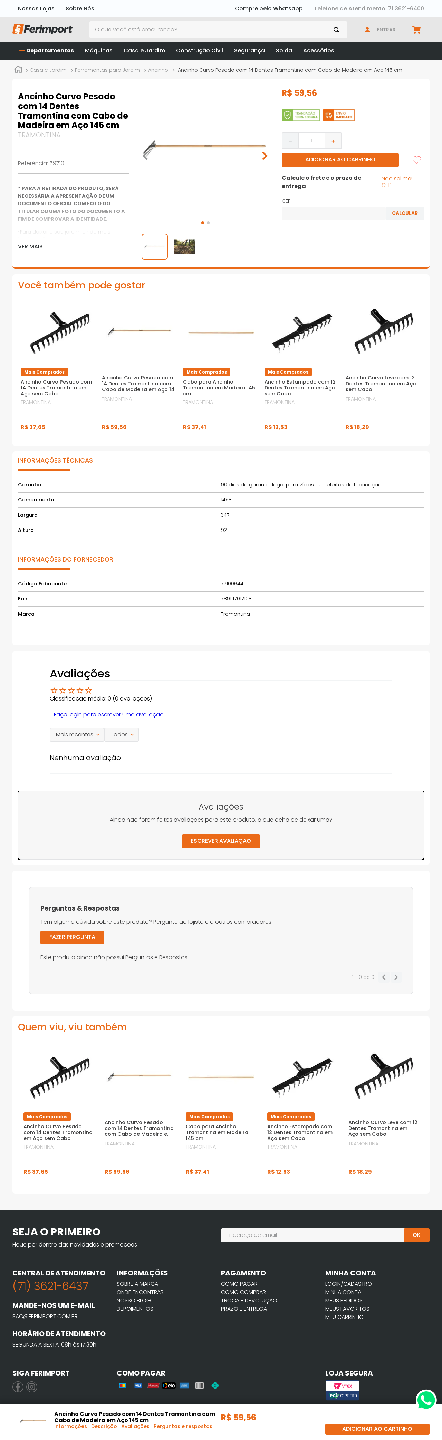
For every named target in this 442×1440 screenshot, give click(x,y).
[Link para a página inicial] (18, 70)
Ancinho (158, 70)
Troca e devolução (249, 1300)
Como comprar (243, 1292)
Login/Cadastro (348, 1284)
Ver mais (30, 247)
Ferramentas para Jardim (107, 70)
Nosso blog (134, 1300)
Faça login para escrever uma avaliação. (109, 714)
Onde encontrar (140, 1292)
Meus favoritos (347, 1309)
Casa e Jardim (48, 70)
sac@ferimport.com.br (45, 1316)
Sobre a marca (137, 1284)
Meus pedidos (344, 1300)
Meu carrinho (344, 1317)
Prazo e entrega (244, 1309)
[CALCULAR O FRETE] (405, 213)
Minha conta (343, 1292)
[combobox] (218, 29)
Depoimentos (135, 1309)
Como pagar (239, 1284)
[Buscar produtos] (338, 29)
